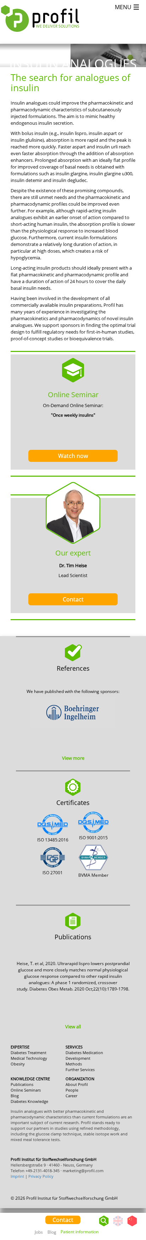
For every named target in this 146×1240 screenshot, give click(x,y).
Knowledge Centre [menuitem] (30, 1078)
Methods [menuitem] (74, 1063)
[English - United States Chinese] (125, 1219)
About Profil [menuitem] (77, 1084)
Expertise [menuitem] (20, 1047)
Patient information (80, 1232)
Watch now (73, 456)
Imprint (17, 1176)
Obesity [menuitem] (18, 1063)
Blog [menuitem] (51, 1232)
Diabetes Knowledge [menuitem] (29, 1101)
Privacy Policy (41, 1176)
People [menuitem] (72, 1090)
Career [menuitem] (71, 1095)
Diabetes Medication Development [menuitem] (84, 1055)
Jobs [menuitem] (39, 1232)
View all (73, 1026)
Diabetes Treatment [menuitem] (28, 1052)
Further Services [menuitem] (80, 1069)
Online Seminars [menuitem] (26, 1090)
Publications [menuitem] (22, 1084)
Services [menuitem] (74, 1047)
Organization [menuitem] (80, 1078)
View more (73, 758)
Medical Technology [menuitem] (29, 1058)
